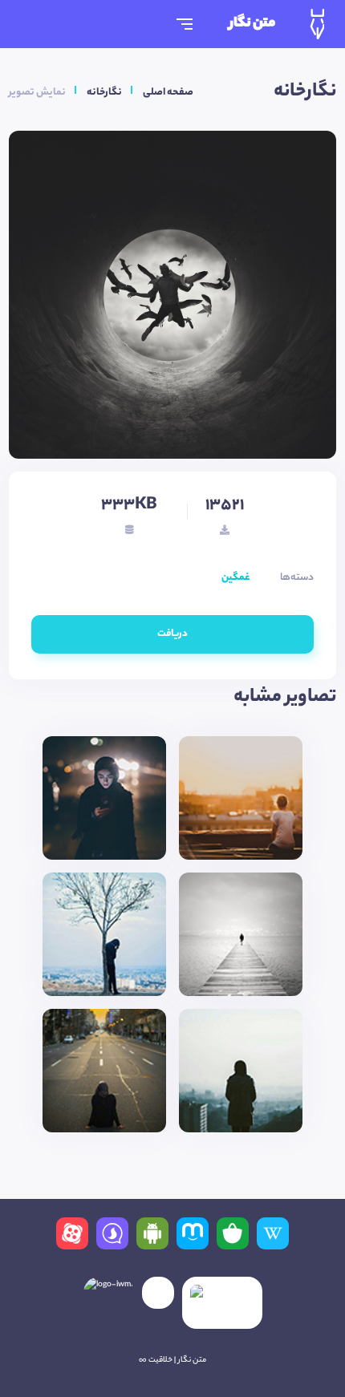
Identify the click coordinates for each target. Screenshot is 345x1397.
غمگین (235, 577)
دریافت (172, 634)
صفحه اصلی (168, 92)
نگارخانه (104, 92)
